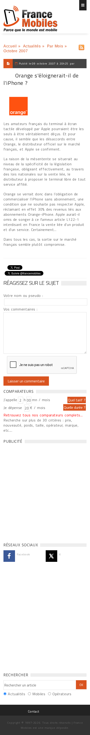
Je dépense (13, 407)
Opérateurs (61, 694)
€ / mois (37, 407)
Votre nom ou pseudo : (23, 295)
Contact (33, 711)
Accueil (10, 46)
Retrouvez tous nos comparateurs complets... (43, 415)
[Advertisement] (45, 492)
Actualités (32, 46)
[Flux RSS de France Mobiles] (81, 46)
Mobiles (38, 694)
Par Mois (55, 46)
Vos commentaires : (20, 309)
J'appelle (10, 399)
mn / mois (41, 399)
